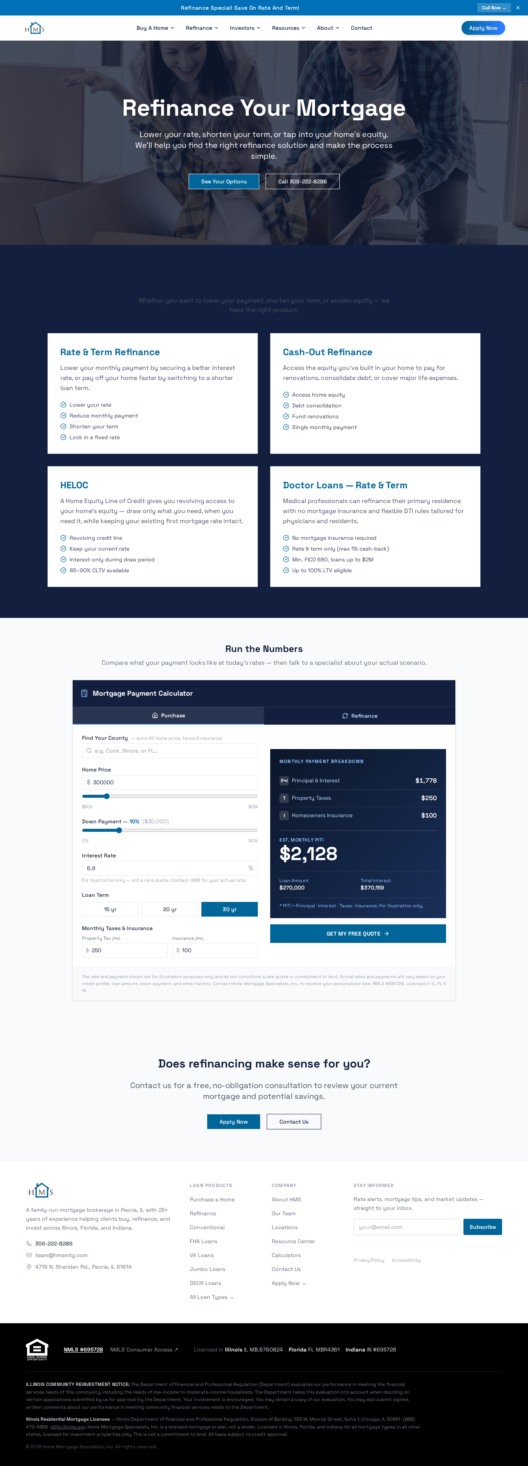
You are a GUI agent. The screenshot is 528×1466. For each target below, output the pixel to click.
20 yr (170, 909)
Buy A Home (152, 27)
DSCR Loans (205, 1283)
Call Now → (494, 8)
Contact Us (293, 1121)
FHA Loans (203, 1241)
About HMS (286, 1199)
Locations (285, 1227)
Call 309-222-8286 (302, 181)
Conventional (207, 1227)
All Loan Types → (212, 1296)
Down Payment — (125, 821)
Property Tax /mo (101, 938)
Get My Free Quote (353, 933)
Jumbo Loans (207, 1269)
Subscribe (483, 1226)
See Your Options (224, 181)
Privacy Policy (369, 1260)
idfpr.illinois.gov (68, 1427)
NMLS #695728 (83, 1349)
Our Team (284, 1213)
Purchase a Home (212, 1199)
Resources (285, 27)
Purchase (173, 715)
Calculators (286, 1255)
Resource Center (293, 1241)
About (325, 27)
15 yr (110, 909)
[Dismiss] (518, 8)
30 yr (230, 909)
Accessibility (406, 1260)
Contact (361, 27)
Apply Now (483, 27)
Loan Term (95, 894)
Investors (242, 27)
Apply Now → (289, 1283)
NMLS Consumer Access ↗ (144, 1349)
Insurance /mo (187, 938)
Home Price (96, 769)
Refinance (199, 27)
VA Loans (202, 1255)
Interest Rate (99, 855)
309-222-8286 (54, 1243)
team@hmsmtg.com (61, 1255)
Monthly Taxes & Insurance (117, 928)
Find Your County (152, 737)
